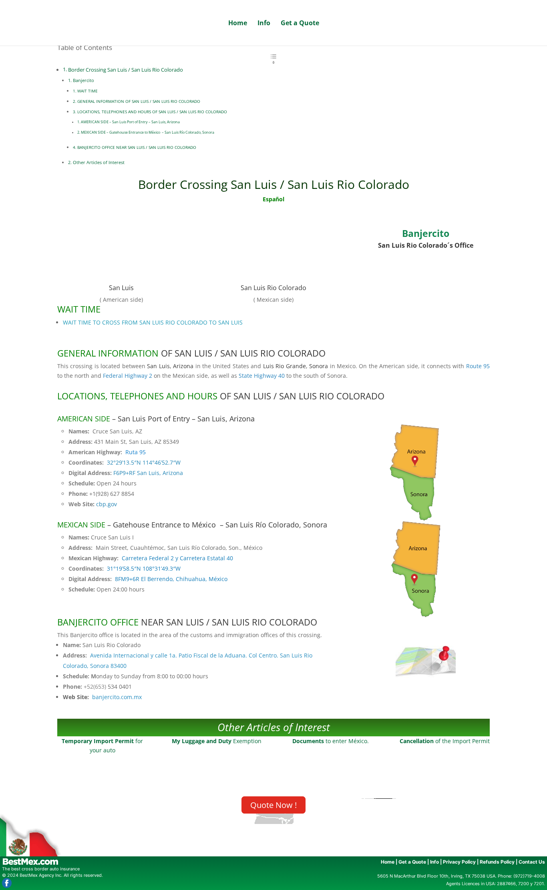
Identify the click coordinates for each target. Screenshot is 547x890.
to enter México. (330, 741)
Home (237, 23)
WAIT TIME (87, 91)
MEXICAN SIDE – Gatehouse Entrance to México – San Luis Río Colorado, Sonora (147, 132)
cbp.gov (106, 504)
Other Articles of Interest (99, 162)
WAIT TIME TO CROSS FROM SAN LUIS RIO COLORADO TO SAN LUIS (153, 322)
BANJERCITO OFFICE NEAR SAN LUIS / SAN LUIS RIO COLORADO (136, 147)
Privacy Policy (459, 862)
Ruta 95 (135, 452)
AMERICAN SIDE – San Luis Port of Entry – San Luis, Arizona (130, 121)
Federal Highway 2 (127, 375)
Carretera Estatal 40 (206, 558)
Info (263, 23)
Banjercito (83, 80)
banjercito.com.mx (117, 697)
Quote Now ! (273, 805)
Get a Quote (300, 23)
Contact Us (532, 862)
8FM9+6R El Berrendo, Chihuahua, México (171, 579)
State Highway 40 (262, 375)
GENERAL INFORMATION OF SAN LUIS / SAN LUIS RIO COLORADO (138, 101)
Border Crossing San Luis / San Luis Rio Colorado (125, 69)
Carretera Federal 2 (148, 558)
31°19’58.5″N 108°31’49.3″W (144, 568)
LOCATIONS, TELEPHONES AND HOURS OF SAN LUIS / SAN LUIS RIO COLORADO (152, 111)
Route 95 (478, 366)
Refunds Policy (497, 862)
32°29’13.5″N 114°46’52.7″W (144, 462)
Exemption (216, 741)
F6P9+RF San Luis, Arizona (147, 473)
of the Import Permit (445, 741)
